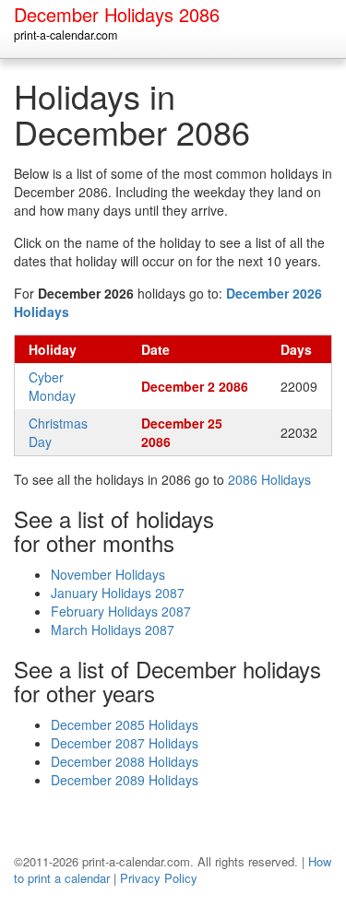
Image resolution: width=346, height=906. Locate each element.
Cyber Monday (52, 386)
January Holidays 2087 (118, 592)
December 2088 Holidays (124, 761)
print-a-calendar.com (65, 35)
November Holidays (108, 574)
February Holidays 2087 (121, 611)
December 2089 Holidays (124, 780)
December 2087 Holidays (124, 743)
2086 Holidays (269, 479)
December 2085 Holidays (124, 724)
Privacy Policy (158, 878)
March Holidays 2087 (112, 629)
